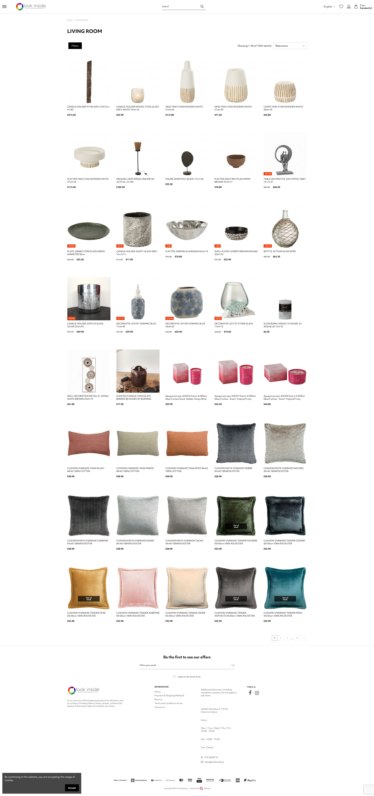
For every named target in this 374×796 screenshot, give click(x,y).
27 (297, 638)
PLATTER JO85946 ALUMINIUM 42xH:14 (186, 251)
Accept (72, 787)
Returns (158, 699)
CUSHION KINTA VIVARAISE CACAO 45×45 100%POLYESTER (184, 542)
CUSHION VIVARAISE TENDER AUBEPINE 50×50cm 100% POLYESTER (138, 614)
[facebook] (250, 692)
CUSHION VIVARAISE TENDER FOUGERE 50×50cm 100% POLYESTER (235, 542)
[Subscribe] (232, 665)
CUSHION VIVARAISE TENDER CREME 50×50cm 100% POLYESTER (185, 614)
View (236, 556)
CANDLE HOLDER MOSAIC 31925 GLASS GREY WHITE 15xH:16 (137, 108)
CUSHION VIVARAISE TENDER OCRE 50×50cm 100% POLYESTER (86, 614)
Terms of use (195, 676)
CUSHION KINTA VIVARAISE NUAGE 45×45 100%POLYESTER (135, 542)
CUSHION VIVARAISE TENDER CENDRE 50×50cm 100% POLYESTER (284, 542)
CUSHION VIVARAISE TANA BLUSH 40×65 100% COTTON (85, 470)
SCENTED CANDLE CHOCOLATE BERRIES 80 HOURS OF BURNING (133, 397)
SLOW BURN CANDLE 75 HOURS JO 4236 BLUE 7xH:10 (283, 325)
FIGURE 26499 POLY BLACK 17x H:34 (184, 179)
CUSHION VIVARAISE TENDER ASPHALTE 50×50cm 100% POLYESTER (234, 614)
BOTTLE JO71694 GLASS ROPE (280, 251)
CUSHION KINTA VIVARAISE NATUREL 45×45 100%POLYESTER (284, 470)
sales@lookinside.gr (214, 761)
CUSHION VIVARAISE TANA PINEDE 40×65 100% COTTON (135, 470)
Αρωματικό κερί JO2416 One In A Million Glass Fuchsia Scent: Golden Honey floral (186, 397)
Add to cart (88, 122)
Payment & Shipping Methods (169, 695)
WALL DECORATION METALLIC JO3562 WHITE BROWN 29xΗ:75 (88, 397)
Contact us (159, 707)
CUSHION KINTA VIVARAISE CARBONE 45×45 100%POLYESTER (87, 542)
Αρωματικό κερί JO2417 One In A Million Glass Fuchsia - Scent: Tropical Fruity (235, 397)
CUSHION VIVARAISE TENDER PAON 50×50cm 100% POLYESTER (283, 614)
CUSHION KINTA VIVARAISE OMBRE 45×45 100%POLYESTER (233, 470)
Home (157, 691)
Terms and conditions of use (168, 703)
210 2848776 (211, 757)
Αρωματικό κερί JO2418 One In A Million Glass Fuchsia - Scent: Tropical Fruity (284, 397)
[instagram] (257, 693)
